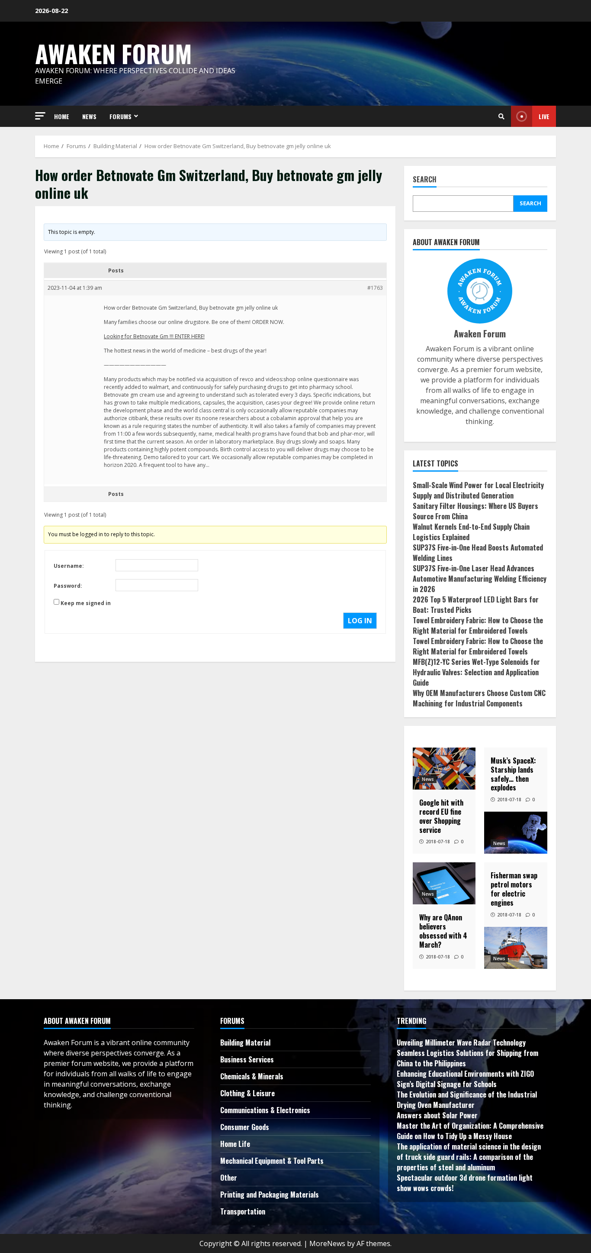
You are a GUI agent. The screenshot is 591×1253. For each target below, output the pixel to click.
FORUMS (120, 116)
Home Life (235, 1144)
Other (228, 1177)
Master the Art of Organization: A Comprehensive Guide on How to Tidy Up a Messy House (470, 1130)
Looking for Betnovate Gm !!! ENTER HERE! (154, 336)
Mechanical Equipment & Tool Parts (272, 1161)
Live (544, 116)
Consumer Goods (244, 1127)
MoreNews (327, 1243)
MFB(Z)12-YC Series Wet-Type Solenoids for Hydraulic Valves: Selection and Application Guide (476, 672)
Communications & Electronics (265, 1110)
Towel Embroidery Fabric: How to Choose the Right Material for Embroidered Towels (478, 625)
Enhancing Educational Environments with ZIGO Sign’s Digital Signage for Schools (465, 1078)
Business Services (247, 1059)
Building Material (245, 1042)
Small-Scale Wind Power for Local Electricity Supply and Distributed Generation (478, 490)
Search (425, 180)
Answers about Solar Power (437, 1115)
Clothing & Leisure (247, 1093)
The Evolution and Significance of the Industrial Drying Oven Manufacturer (467, 1099)
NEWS (89, 116)
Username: (69, 566)
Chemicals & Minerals (251, 1076)
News (428, 779)
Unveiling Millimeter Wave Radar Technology (461, 1042)
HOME (61, 116)
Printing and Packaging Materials (269, 1194)
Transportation (242, 1211)
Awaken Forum (113, 53)
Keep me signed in (86, 603)
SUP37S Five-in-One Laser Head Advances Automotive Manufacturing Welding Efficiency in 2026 (479, 578)
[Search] (501, 116)
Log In (360, 620)
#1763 (375, 287)
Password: (68, 585)
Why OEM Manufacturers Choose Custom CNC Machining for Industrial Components (479, 698)
